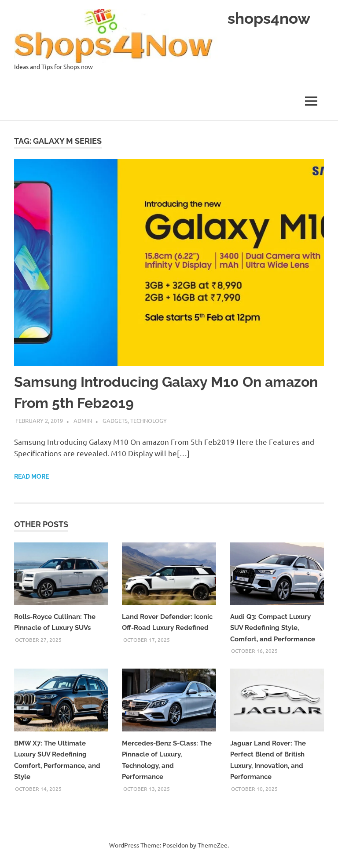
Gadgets (115, 420)
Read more (31, 476)
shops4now (269, 18)
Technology (148, 420)
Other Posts (41, 524)
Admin (82, 420)
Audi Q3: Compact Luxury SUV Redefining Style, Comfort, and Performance (272, 628)
